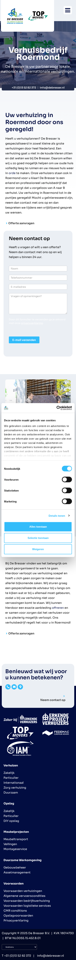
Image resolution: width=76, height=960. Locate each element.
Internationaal (14, 783)
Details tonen (57, 515)
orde (12, 173)
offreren (58, 608)
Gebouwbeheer (15, 867)
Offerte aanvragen (21, 223)
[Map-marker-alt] (20, 687)
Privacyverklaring (16, 920)
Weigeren (38, 549)
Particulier (11, 778)
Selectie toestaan (38, 537)
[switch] (67, 479)
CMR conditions (15, 910)
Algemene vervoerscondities (24, 896)
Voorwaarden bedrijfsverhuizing (27, 901)
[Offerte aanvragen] (6, 223)
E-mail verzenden (24, 340)
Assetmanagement (17, 872)
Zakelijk (9, 773)
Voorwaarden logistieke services (27, 906)
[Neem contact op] (64, 696)
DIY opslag (11, 821)
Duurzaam (11, 792)
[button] (68, 10)
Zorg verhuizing (15, 787)
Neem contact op (52, 700)
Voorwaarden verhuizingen (23, 891)
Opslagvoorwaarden (18, 915)
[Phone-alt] (8, 687)
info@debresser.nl (50, 956)
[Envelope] (14, 687)
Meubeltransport (16, 839)
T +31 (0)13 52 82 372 (16, 956)
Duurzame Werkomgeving (23, 860)
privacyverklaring (32, 323)
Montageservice (15, 849)
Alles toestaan (38, 526)
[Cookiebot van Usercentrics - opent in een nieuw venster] (56, 408)
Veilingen (10, 844)
